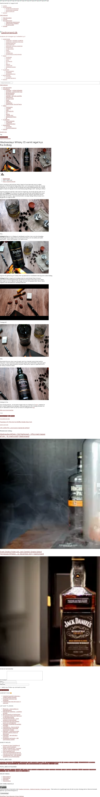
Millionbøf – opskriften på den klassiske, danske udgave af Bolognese (11, 733)
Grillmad (47, 769)
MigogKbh (6, 779)
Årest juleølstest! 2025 (9, 751)
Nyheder (80, 769)
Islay (9, 416)
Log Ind (5, 5)
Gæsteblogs (58, 769)
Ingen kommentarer (5, 138)
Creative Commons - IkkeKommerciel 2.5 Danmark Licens (34, 789)
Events (25, 769)
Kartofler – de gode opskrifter (14, 46)
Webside (2, 684)
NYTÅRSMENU (3, 763)
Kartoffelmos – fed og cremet (11, 727)
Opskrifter (2, 771)
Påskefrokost (9, 47)
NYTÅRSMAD (86, 769)
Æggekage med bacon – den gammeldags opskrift (11, 738)
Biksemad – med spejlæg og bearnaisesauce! (10, 709)
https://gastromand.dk (9, 181)
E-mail (2, 683)
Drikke (4, 55)
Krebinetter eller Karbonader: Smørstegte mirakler (10, 729)
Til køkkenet (6, 69)
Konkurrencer (74, 769)
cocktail (29, 762)
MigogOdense (7, 781)
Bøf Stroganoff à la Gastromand (11, 714)
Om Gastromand (7, 7)
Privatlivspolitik (10, 11)
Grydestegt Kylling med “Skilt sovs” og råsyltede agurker (12, 716)
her (36, 404)
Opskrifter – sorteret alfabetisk (14, 40)
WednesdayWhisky (11, 67)
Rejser (7, 771)
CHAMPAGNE (24, 762)
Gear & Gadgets (10, 71)
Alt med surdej (10, 48)
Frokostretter (34, 769)
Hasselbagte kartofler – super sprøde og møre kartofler (11, 719)
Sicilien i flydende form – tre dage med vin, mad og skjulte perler (12, 749)
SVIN (28, 763)
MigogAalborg (7, 776)
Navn (1, 681)
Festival (5, 79)
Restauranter (6, 75)
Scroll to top (3, 132)
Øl (6, 68)
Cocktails (8, 58)
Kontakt (5, 12)
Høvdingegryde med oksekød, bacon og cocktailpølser (11, 722)
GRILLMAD (66, 762)
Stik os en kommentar (6, 410)
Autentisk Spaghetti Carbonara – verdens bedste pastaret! (11, 696)
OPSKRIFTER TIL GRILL (13, 763)
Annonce (2, 769)
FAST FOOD (40, 762)
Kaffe (7, 60)
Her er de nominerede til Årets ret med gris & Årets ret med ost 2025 (12, 753)
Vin (6, 62)
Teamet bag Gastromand (12, 8)
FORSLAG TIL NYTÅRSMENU (52, 762)
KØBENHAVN (92, 762)
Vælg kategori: (4, 15)
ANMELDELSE (17, 762)
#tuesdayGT (3, 762)
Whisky (6, 137)
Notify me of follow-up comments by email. (14, 687)
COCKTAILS (34, 762)
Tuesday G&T (9, 65)
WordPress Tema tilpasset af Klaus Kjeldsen (12, 796)
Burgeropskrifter (11, 43)
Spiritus (8, 64)
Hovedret (64, 769)
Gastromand (6, 179)
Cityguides (8, 76)
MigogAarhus (6, 778)
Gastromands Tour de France (14, 54)
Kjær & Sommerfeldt (84, 762)
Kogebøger (9, 72)
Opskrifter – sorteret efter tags (14, 41)
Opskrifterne (6, 39)
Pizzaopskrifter (10, 44)
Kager (7, 50)
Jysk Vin (76, 762)
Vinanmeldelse (45, 763)
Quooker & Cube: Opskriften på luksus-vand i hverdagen (11, 746)
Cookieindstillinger (4, 793)
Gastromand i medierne (12, 10)
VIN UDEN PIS (9, 61)
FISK (44, 762)
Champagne (9, 57)
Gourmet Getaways (11, 78)
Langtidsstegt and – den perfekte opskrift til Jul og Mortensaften (12, 756)
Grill (62, 762)
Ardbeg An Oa (4, 416)
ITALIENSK (71, 762)
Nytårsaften (9, 53)
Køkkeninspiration (10, 74)
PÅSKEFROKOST (22, 763)
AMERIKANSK (9, 762)
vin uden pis (52, 763)
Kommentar (3, 680)
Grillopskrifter (52, 769)
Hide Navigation (7, 18)
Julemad (8, 51)
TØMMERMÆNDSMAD (34, 763)
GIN (60, 762)
